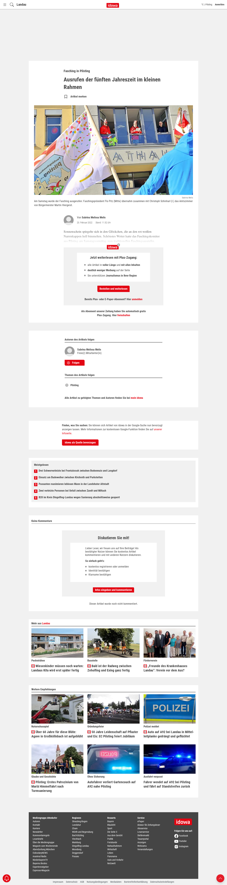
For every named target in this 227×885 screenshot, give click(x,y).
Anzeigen (141, 842)
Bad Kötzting (78, 835)
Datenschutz (71, 882)
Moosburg (76, 849)
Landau (21, 4)
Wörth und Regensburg (82, 832)
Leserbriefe (38, 839)
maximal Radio (39, 856)
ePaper (140, 821)
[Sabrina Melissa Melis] (69, 220)
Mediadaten (115, 882)
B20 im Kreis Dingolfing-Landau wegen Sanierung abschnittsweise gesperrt (79, 497)
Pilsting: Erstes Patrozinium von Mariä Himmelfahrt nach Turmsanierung (54, 786)
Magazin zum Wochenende (45, 846)
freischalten (123, 315)
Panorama (112, 856)
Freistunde (112, 842)
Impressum (58, 882)
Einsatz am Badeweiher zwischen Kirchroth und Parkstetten (71, 477)
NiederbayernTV (40, 860)
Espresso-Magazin (41, 870)
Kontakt (36, 825)
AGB (82, 882)
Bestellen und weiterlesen (113, 288)
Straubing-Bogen (79, 821)
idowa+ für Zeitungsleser (148, 825)
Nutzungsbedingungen (97, 882)
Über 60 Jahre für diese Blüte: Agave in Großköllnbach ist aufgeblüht (57, 734)
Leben (110, 853)
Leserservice (143, 832)
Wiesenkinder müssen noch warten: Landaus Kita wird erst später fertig (57, 668)
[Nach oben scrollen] (220, 878)
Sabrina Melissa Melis (94, 217)
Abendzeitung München (44, 849)
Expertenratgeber (41, 867)
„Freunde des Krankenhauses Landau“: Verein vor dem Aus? (165, 668)
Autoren (36, 821)
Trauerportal (143, 839)
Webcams (142, 846)
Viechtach (76, 839)
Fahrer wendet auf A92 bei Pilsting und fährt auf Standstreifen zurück (167, 784)
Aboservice (142, 828)
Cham (75, 828)
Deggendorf (77, 853)
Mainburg (76, 842)
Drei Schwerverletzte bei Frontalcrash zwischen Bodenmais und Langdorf (78, 470)
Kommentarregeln (41, 835)
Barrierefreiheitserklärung (136, 882)
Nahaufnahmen (114, 846)
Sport (109, 828)
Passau (75, 856)
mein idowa (137, 397)
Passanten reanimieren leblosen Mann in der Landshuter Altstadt (74, 484)
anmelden (137, 299)
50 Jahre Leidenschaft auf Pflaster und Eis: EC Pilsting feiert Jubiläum (112, 734)
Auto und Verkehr (115, 860)
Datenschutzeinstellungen (162, 882)
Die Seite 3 (112, 832)
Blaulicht (111, 825)
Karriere (36, 828)
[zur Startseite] (184, 820)
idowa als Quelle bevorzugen (80, 442)
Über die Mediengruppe (43, 842)
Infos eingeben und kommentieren (113, 589)
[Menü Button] (5, 4)
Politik (110, 839)
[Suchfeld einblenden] (12, 4)
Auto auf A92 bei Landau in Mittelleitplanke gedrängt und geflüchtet (169, 734)
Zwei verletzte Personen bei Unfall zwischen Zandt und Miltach (72, 490)
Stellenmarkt (143, 835)
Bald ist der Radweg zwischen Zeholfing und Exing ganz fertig (109, 668)
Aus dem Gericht (114, 835)
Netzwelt (111, 863)
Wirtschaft (112, 849)
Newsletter (38, 832)
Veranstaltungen (145, 849)
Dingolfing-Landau (80, 846)
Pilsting (74, 385)
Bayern (110, 821)
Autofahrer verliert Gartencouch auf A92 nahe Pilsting (111, 784)
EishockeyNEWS (40, 853)
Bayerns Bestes (40, 863)
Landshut (76, 825)
